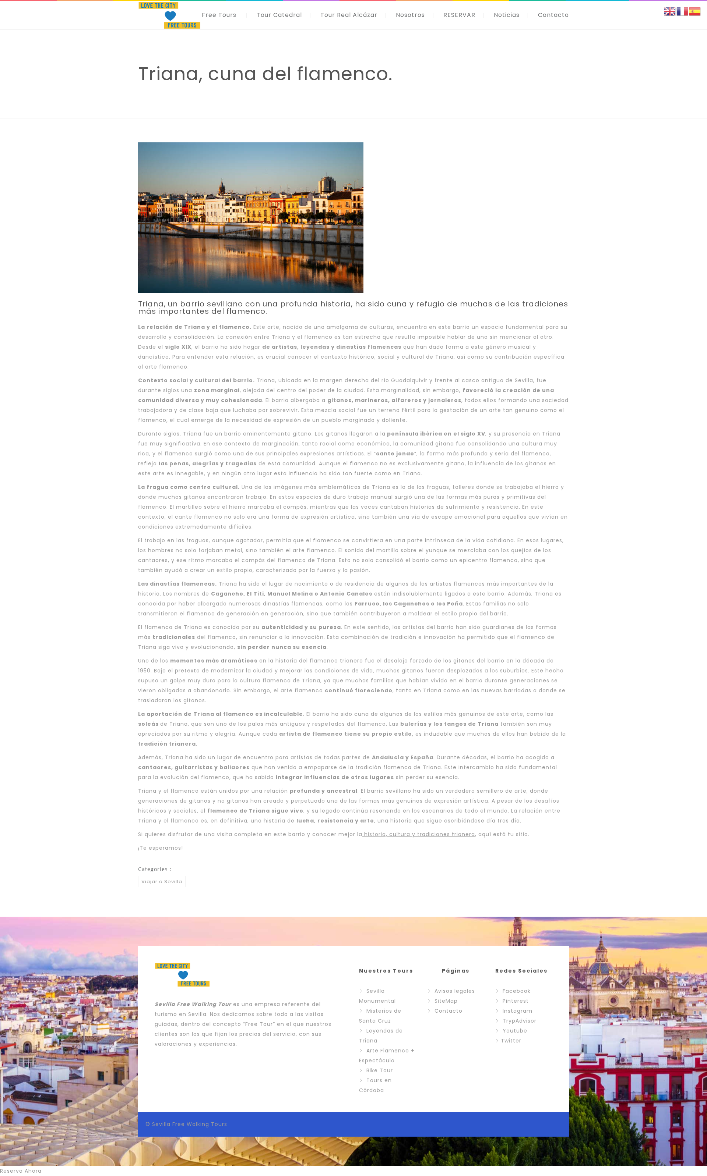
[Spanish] (695, 11)
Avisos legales (455, 991)
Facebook (517, 991)
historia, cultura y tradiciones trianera (418, 834)
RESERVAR (459, 15)
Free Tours (219, 15)
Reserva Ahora (21, 1171)
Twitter (511, 1040)
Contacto (553, 15)
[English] (670, 11)
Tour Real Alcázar (348, 15)
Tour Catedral (279, 15)
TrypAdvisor (520, 1020)
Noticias (507, 15)
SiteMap (446, 1001)
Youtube (515, 1030)
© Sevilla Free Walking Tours (186, 1124)
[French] (682, 11)
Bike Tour (379, 1070)
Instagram (517, 1011)
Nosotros (410, 15)
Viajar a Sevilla (161, 881)
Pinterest (516, 1001)
